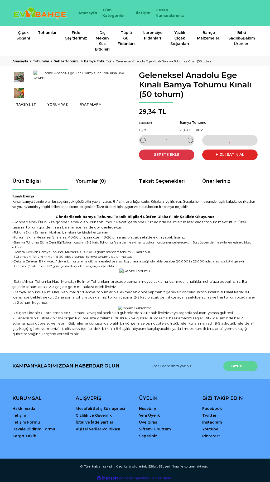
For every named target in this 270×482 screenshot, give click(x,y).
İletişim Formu (26, 422)
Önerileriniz (216, 181)
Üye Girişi (148, 422)
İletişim (143, 13)
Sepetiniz (148, 436)
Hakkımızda (23, 408)
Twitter (209, 415)
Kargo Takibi (24, 436)
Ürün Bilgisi (26, 181)
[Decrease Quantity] (143, 140)
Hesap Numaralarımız (170, 13)
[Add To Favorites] (230, 140)
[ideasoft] (107, 478)
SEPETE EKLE (167, 154)
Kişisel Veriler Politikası (98, 429)
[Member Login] (230, 13)
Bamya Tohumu (193, 123)
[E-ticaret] (134, 478)
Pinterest (211, 436)
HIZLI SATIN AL (230, 154)
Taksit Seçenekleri (162, 181)
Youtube (210, 429)
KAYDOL (237, 366)
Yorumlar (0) (91, 181)
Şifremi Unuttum (155, 429)
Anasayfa (87, 13)
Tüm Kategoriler (113, 13)
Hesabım (147, 408)
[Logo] (40, 13)
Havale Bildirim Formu (33, 429)
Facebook (212, 408)
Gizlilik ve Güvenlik (94, 415)
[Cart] (251, 13)
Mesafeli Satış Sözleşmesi (100, 408)
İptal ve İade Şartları (95, 422)
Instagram (212, 422)
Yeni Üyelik (149, 415)
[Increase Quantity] (190, 140)
